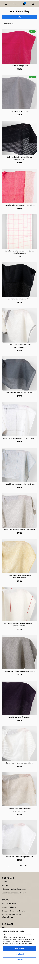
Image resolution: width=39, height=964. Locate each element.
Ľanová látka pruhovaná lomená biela (19, 763)
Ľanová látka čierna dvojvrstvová (19, 299)
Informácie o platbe (9, 903)
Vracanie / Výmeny (9, 907)
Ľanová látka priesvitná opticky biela (19, 857)
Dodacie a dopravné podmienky (13, 911)
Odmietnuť (19, 959)
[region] (19, 946)
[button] (23, 4)
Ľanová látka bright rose (19, 66)
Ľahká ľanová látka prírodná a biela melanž (19, 530)
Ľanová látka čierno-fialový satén (19, 717)
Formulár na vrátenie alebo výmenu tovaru (11, 916)
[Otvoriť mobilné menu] (6, 4)
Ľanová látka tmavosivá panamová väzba (19, 393)
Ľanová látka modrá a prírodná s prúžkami (20, 484)
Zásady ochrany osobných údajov (14, 893)
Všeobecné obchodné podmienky (14, 889)
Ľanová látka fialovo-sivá (19, 111)
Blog (4, 928)
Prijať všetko (19, 948)
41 (26, 865)
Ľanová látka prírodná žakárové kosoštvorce (19, 671)
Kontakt (5, 885)
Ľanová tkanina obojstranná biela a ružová (20, 205)
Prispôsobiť (19, 954)
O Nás (4, 882)
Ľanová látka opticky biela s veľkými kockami (19, 438)
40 (21, 865)
